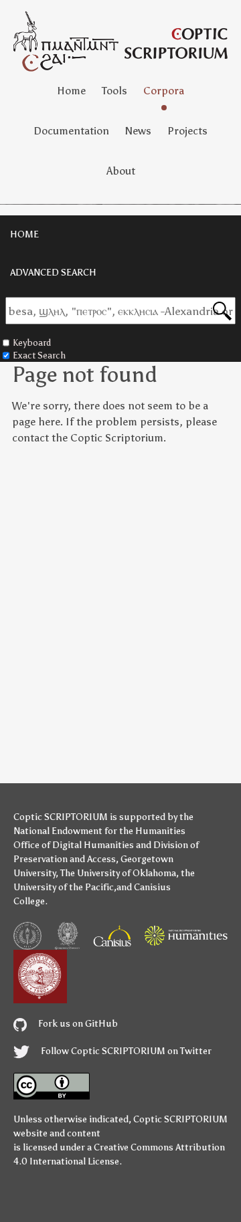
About (120, 171)
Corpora (163, 90)
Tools (114, 90)
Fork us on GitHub (77, 1023)
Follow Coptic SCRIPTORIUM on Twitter (125, 1051)
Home (71, 90)
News (138, 130)
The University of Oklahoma (118, 873)
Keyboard (32, 342)
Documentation (71, 130)
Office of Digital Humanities (73, 845)
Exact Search (39, 355)
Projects (187, 130)
